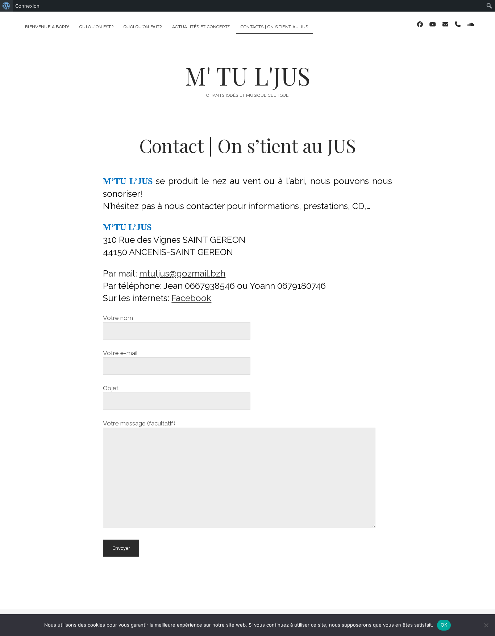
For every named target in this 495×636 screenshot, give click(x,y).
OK (444, 625)
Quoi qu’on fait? (143, 26)
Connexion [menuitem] (27, 6)
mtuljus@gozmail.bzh (182, 273)
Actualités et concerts (201, 26)
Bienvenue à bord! (47, 26)
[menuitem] (6, 6)
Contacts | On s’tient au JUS (274, 26)
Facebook (191, 298)
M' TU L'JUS (247, 75)
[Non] (486, 625)
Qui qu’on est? (96, 26)
